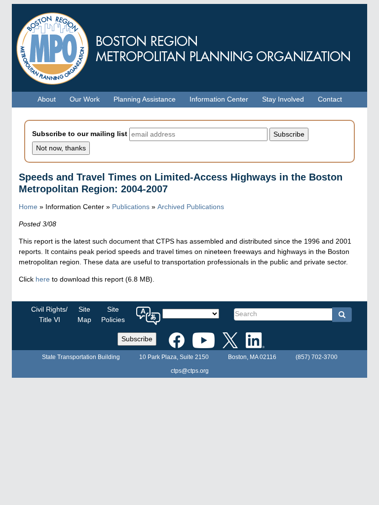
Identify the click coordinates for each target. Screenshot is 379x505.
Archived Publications (190, 207)
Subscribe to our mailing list (79, 134)
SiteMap (84, 314)
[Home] (189, 46)
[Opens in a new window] (177, 338)
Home (28, 207)
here (43, 279)
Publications (131, 207)
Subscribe (136, 339)
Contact (330, 99)
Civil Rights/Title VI (49, 314)
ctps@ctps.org (190, 370)
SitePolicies (113, 314)
